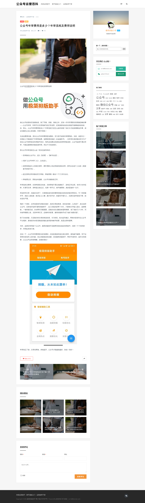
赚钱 (110, 114)
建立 (120, 101)
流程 (122, 108)
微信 (98, 105)
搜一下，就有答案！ (102, 45)
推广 (119, 105)
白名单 (105, 111)
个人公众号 (106, 94)
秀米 (108, 111)
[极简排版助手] (27, 4)
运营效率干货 (67, 4)
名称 (107, 101)
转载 (114, 114)
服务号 (103, 108)
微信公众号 (107, 104)
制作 (118, 98)
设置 (106, 114)
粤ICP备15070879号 (42, 499)
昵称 (22, 454)
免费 (115, 94)
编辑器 (98, 114)
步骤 (111, 108)
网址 (65, 454)
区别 (121, 98)
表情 (23, 475)
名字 (104, 101)
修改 (111, 94)
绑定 (116, 111)
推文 (122, 105)
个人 (100, 94)
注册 (114, 109)
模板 (107, 108)
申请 (100, 111)
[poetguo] (111, 25)
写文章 (110, 98)
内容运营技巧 (45, 4)
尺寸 (114, 101)
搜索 (124, 49)
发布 (97, 101)
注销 (118, 109)
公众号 (100, 97)
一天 (97, 94)
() (27, 358)
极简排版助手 (31, 499)
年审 (22, 21)
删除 (114, 98)
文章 (98, 108)
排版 (115, 105)
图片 (111, 101)
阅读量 (121, 114)
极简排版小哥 (111, 30)
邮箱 (44, 454)
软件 (117, 114)
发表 (101, 101)
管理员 (112, 111)
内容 (107, 98)
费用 (26, 21)
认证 (103, 114)
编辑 (120, 112)
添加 (97, 111)
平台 (117, 101)
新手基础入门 (56, 4)
